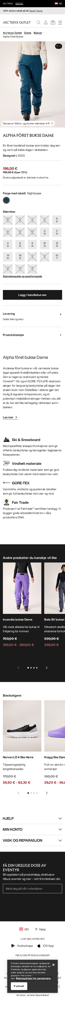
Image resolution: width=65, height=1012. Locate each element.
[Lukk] (53, 965)
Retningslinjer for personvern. (33, 978)
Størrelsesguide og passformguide (22, 276)
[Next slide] (46, 667)
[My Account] (46, 22)
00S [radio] (7, 220)
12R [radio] (57, 244)
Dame (33, 10)
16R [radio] (20, 256)
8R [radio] (32, 244)
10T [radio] (57, 256)
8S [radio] (8, 232)
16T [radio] (32, 269)
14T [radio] (20, 269)
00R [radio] (32, 232)
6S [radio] (57, 220)
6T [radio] (32, 256)
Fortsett (19, 986)
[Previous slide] (18, 667)
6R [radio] (20, 244)
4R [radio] (8, 244)
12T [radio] (8, 269)
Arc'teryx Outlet (12, 33)
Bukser (38, 33)
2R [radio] (57, 232)
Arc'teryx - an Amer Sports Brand (32, 995)
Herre (40, 10)
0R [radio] (45, 232)
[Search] (38, 22)
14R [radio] (8, 256)
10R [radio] (44, 244)
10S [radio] (20, 232)
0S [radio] (20, 220)
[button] (56, 4)
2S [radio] (32, 220)
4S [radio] (45, 220)
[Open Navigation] (60, 22)
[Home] (17, 22)
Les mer (8, 417)
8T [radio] (45, 256)
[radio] (6, 200)
